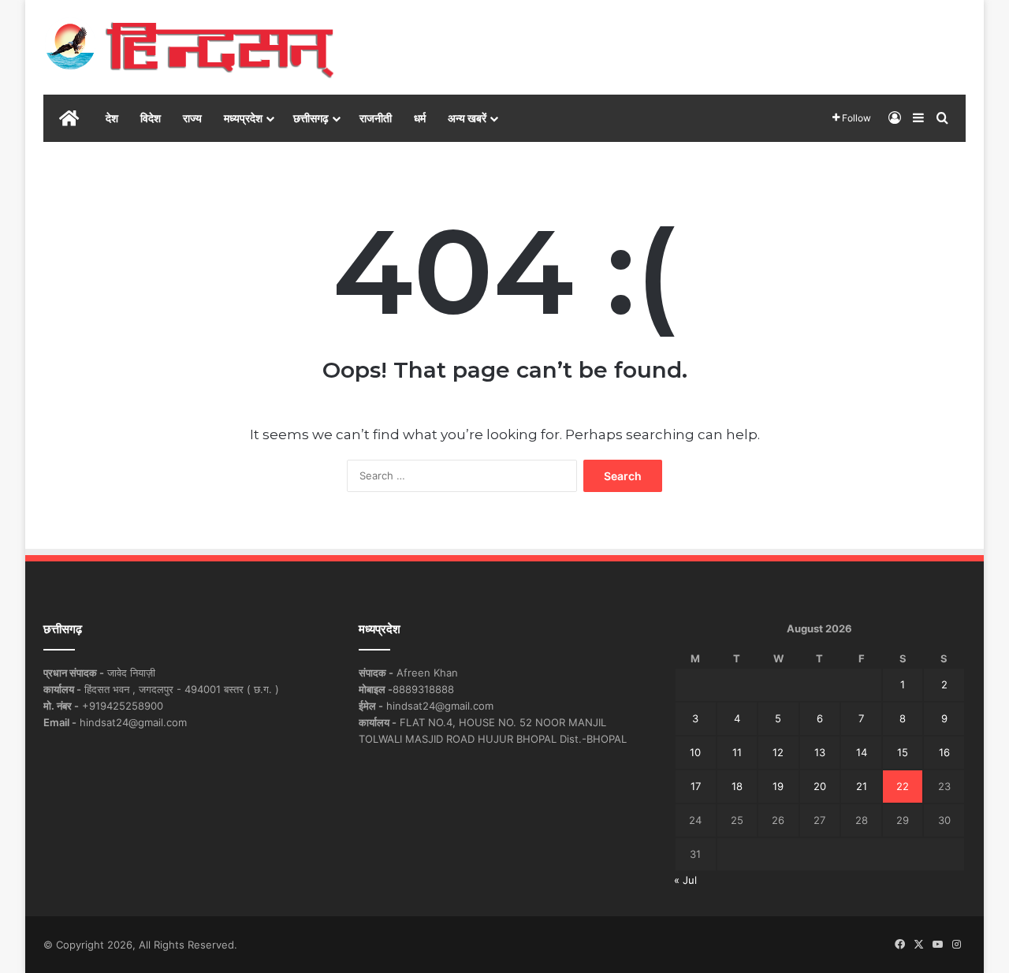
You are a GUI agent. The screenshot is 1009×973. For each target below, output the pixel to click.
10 (695, 752)
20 (820, 786)
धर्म (420, 118)
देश (112, 118)
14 (861, 752)
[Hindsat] (189, 47)
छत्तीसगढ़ (311, 118)
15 (902, 752)
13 (819, 752)
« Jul (685, 880)
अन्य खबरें (467, 118)
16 (944, 752)
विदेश (150, 118)
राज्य (192, 118)
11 (737, 752)
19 (778, 786)
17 (696, 786)
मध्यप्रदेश (243, 118)
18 (737, 786)
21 (861, 786)
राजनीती (375, 118)
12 (778, 752)
